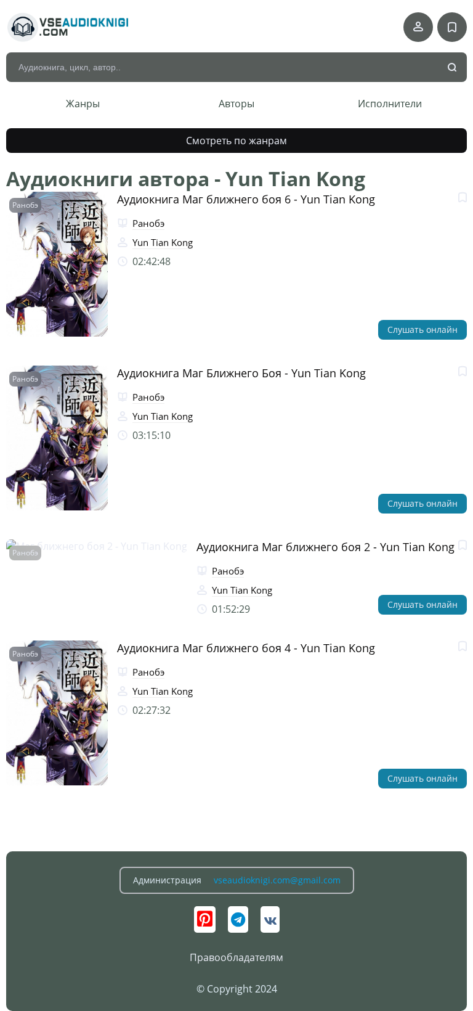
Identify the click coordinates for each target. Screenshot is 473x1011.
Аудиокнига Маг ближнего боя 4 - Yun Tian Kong (246, 648)
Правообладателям (236, 957)
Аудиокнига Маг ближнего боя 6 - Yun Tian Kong (246, 199)
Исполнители (390, 103)
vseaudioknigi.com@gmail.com (277, 880)
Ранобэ (25, 205)
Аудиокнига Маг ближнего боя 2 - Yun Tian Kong (325, 546)
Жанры (83, 103)
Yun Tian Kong (162, 242)
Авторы (236, 103)
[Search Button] (453, 68)
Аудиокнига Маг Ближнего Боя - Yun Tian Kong (241, 373)
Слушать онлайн (422, 329)
